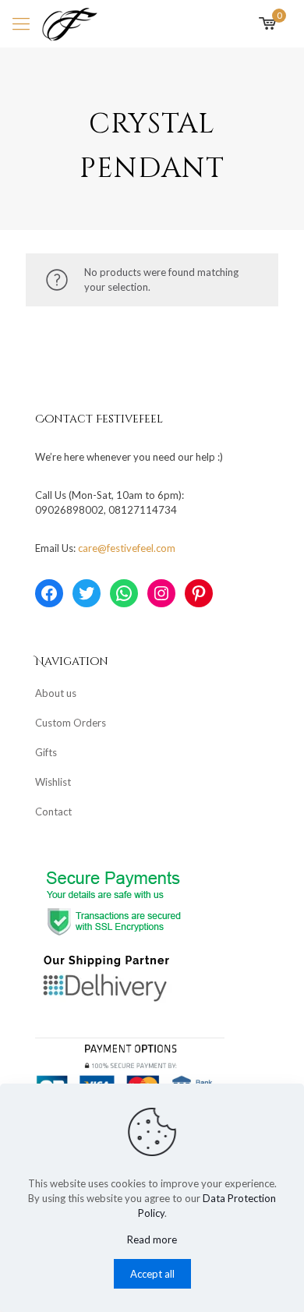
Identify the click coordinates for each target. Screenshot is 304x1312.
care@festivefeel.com (126, 548)
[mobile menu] (21, 23)
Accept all (152, 1274)
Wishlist (53, 782)
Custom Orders (70, 722)
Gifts (46, 752)
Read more (152, 1239)
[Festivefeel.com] (69, 23)
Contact (53, 811)
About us (55, 693)
